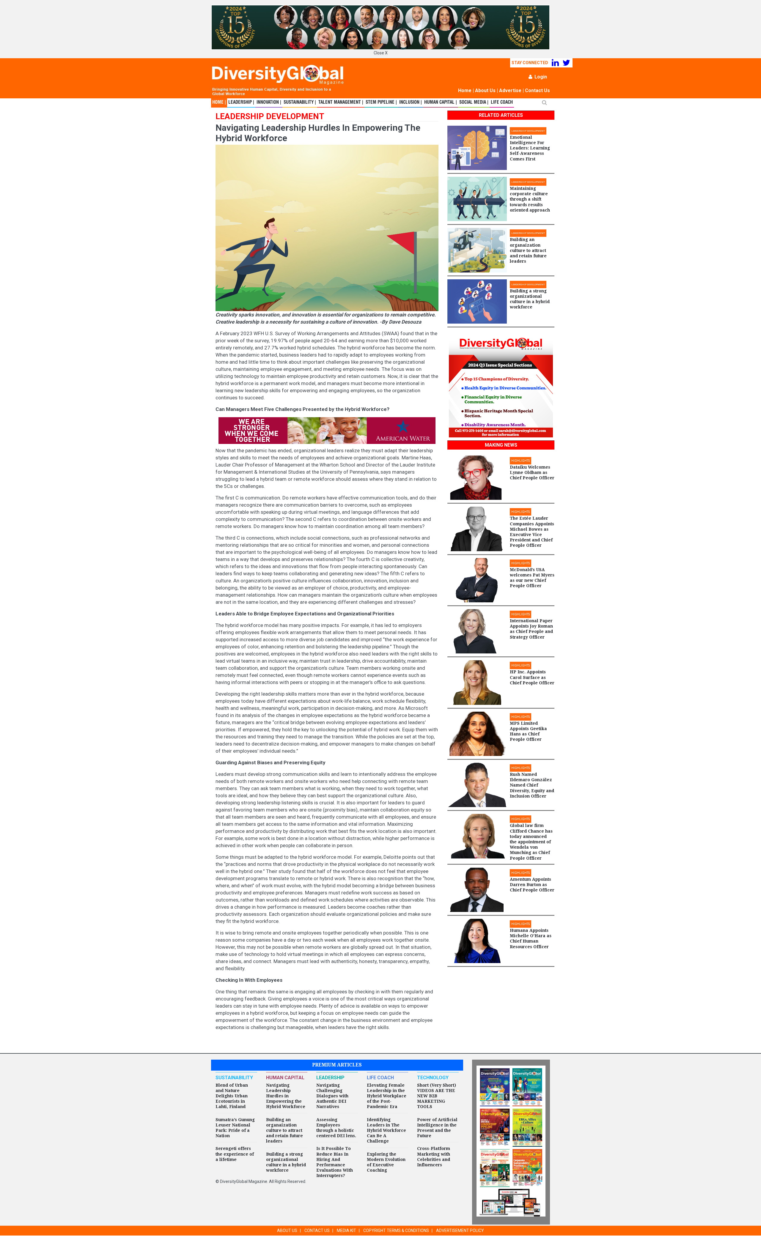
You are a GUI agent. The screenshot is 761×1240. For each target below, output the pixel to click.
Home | (219, 102)
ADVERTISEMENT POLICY (460, 1230)
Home (464, 90)
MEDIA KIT (346, 1230)
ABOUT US (287, 1230)
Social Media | (473, 102)
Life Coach (502, 102)
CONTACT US (317, 1230)
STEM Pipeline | (381, 102)
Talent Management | (340, 102)
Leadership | (241, 102)
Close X (381, 53)
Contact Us (537, 90)
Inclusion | (410, 102)
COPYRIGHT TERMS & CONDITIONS (396, 1230)
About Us (485, 90)
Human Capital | (440, 102)
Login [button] (540, 77)
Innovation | (269, 102)
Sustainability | (300, 102)
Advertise (510, 90)
